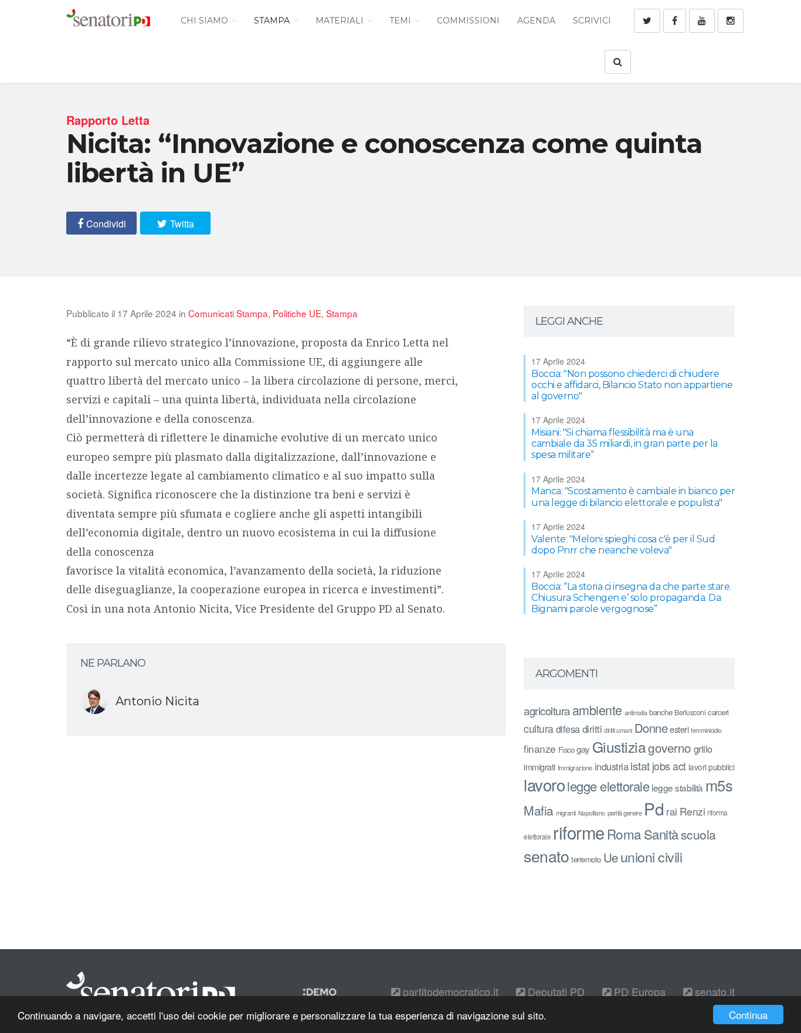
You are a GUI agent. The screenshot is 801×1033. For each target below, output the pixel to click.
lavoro (544, 784)
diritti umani (618, 730)
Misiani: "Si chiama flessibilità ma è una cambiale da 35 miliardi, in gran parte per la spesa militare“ (624, 443)
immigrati (539, 766)
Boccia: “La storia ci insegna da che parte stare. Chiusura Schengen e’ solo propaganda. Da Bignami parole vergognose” (631, 597)
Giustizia (619, 746)
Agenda (536, 20)
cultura (539, 728)
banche (660, 712)
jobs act (669, 766)
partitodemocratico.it (449, 991)
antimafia (635, 712)
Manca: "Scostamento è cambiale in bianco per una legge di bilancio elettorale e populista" (633, 496)
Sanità (661, 834)
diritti (592, 729)
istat (640, 765)
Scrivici (592, 20)
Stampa (273, 20)
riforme (579, 832)
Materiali (340, 20)
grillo (703, 749)
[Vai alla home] (108, 20)
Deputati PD (555, 991)
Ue (610, 857)
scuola (698, 834)
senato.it (713, 991)
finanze (540, 748)
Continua (748, 1014)
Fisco (566, 749)
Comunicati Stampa (228, 313)
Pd (654, 808)
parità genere (624, 812)
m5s (719, 785)
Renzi (692, 811)
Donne (651, 727)
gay (583, 749)
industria (612, 766)
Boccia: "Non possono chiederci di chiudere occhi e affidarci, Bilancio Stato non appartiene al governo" (631, 385)
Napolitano (591, 812)
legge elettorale (608, 786)
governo (669, 747)
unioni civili (651, 857)
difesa (568, 729)
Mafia (539, 810)
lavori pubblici (711, 767)
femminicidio (706, 730)
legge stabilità (677, 787)
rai (671, 811)
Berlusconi (689, 712)
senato (546, 855)
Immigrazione (575, 767)
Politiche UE (297, 313)
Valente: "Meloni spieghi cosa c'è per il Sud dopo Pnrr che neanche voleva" (623, 545)
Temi (401, 20)
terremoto (586, 859)
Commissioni (468, 20)
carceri (718, 712)
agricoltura (547, 710)
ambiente (597, 710)
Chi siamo (205, 20)
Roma (624, 833)
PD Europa (638, 991)
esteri (679, 729)
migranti (566, 812)
